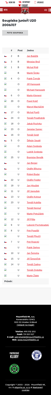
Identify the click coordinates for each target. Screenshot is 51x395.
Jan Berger (32, 163)
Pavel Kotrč (32, 101)
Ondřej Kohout (34, 197)
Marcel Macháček (35, 107)
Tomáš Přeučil (34, 236)
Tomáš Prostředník (36, 118)
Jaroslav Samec (34, 129)
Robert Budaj (33, 174)
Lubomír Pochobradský (38, 225)
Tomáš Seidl (33, 135)
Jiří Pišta (31, 219)
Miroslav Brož (33, 62)
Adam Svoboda (34, 146)
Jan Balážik (32, 56)
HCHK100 (12, 2)
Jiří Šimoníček (33, 259)
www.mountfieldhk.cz (28, 340)
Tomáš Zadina (34, 264)
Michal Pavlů (33, 112)
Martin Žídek (33, 276)
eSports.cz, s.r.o (22, 387)
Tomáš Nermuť (34, 208)
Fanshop (25, 5)
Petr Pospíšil (33, 231)
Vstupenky (26, 2)
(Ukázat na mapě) (25, 325)
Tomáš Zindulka (34, 270)
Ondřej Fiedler (34, 180)
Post (20, 50)
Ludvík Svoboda (34, 152)
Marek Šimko (33, 73)
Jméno (30, 50)
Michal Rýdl (32, 67)
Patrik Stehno (33, 247)
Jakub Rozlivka (34, 124)
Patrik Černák (33, 78)
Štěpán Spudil (34, 140)
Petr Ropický (33, 242)
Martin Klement (34, 95)
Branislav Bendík (35, 157)
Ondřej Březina (34, 169)
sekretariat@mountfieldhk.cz (29, 337)
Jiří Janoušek (33, 191)
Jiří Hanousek (33, 84)
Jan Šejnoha (33, 253)
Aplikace (40, 2)
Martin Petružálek (35, 214)
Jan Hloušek (33, 185)
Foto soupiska (15, 33)
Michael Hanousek (36, 90)
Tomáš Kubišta (34, 202)
